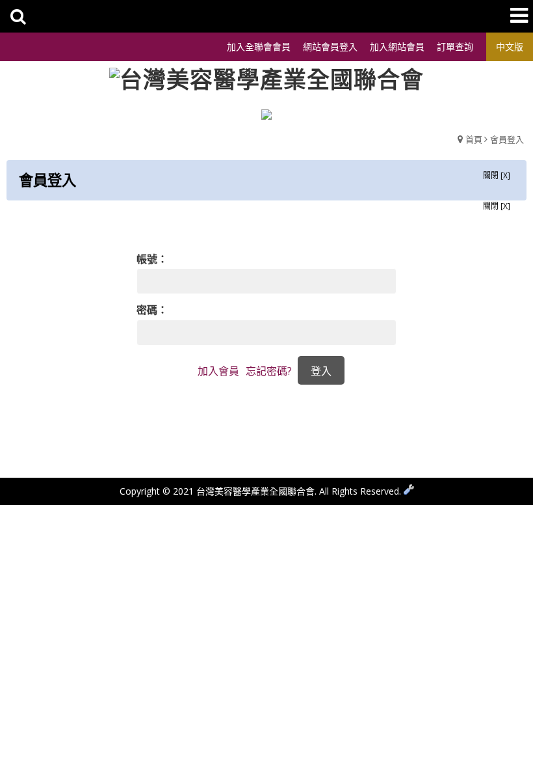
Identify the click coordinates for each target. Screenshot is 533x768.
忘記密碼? (269, 371)
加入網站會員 (397, 46)
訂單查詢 (455, 46)
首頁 (473, 139)
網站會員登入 (330, 46)
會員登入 (507, 139)
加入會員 (218, 371)
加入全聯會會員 (259, 46)
